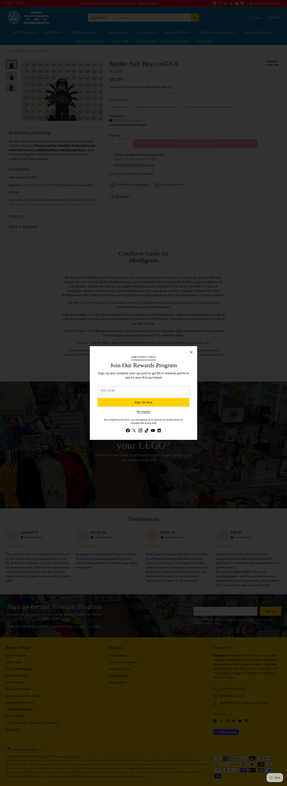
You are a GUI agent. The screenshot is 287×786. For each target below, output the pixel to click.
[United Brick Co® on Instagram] (140, 431)
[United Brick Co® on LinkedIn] (159, 431)
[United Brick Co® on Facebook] (128, 431)
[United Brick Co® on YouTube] (153, 431)
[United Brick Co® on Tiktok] (146, 431)
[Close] (191, 352)
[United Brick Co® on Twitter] (134, 431)
